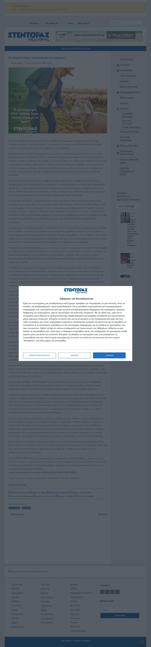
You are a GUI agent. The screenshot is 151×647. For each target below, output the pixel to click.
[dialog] (75, 323)
